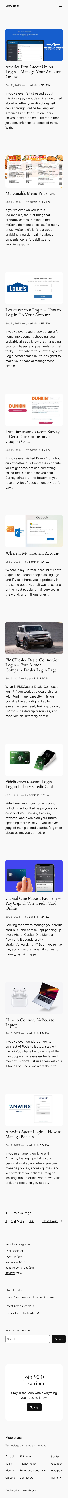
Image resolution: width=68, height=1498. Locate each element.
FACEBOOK (12, 1251)
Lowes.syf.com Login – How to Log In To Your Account (33, 312)
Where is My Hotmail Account (32, 553)
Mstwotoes (12, 5)
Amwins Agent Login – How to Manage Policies (33, 1134)
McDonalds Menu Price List (30, 193)
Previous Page (18, 1213)
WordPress (29, 1490)
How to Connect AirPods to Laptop (29, 1023)
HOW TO (10, 1256)
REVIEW (45, 85)
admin (33, 85)
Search (59, 1339)
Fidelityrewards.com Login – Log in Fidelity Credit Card (30, 784)
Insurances (11, 1262)
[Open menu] (60, 6)
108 (31, 1221)
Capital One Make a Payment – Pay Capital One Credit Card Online (33, 903)
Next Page (52, 1221)
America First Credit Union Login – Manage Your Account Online (33, 72)
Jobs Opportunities (16, 1267)
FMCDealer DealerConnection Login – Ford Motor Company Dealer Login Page (32, 665)
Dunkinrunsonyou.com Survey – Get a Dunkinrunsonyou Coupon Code (32, 436)
